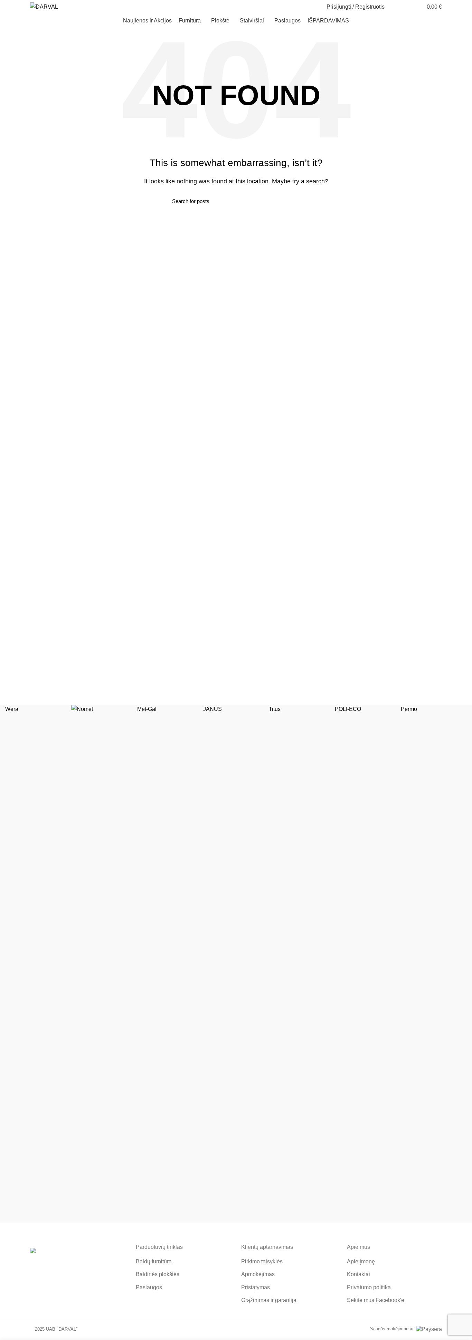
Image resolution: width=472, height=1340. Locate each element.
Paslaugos (149, 1287)
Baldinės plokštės (157, 1274)
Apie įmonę (361, 1261)
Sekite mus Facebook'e (375, 1300)
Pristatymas (255, 1287)
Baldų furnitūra (154, 1261)
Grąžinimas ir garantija (268, 1300)
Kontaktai (358, 1274)
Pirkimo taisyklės (262, 1261)
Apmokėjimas (258, 1274)
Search (295, 201)
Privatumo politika (369, 1287)
